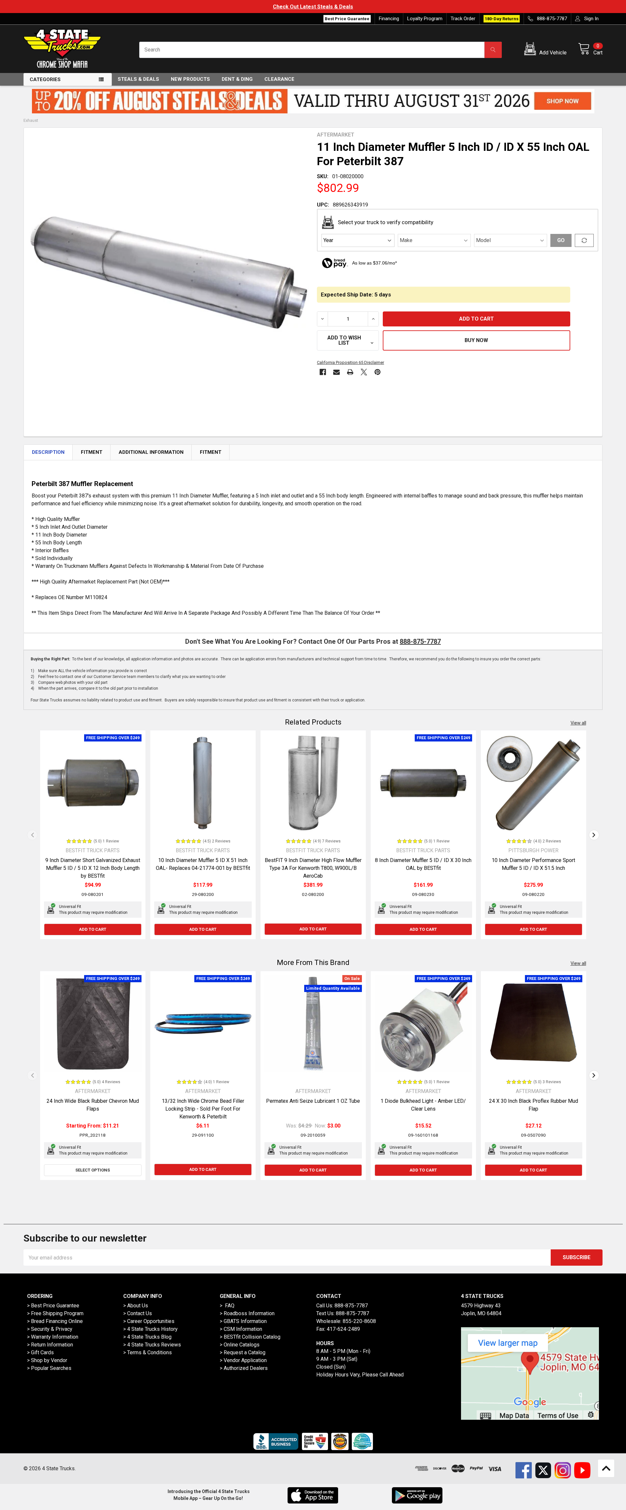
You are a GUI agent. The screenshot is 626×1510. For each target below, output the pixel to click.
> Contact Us (137, 1313)
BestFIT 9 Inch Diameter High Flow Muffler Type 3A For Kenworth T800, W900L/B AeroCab (313, 868)
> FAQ (227, 1305)
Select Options (92, 1170)
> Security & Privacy (49, 1329)
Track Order (463, 19)
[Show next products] (594, 835)
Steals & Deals (138, 79)
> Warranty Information (52, 1337)
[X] (364, 372)
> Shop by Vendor (47, 1360)
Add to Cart (92, 929)
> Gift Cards (40, 1352)
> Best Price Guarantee (53, 1305)
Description (48, 452)
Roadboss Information (249, 1313)
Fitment (91, 452)
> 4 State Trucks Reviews (152, 1345)
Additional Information (151, 452)
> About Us (135, 1305)
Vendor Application (245, 1360)
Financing (389, 19)
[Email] (336, 372)
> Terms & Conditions (147, 1352)
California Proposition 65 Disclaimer (350, 362)
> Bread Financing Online (55, 1321)
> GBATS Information (243, 1321)
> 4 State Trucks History (150, 1329)
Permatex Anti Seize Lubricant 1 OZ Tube (313, 1101)
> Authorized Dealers (244, 1368)
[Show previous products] (32, 835)
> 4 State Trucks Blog (147, 1337)
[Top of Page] (606, 1468)
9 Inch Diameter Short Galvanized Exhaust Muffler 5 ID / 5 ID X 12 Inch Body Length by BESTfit (92, 868)
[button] (546, 50)
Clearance (279, 79)
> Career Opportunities (148, 1321)
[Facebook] (323, 372)
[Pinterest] (377, 372)
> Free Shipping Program (55, 1313)
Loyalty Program (424, 19)
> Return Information (50, 1345)
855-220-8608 (359, 1321)
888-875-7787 (420, 641)
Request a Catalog (244, 1352)
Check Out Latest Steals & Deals (313, 7)
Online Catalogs (242, 1345)
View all (578, 723)
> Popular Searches (49, 1368)
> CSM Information (241, 1329)
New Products (190, 79)
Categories (45, 79)
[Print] (350, 372)
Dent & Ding (237, 79)
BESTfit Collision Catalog (252, 1337)
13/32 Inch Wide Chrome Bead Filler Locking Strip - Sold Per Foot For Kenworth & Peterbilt (203, 1109)
